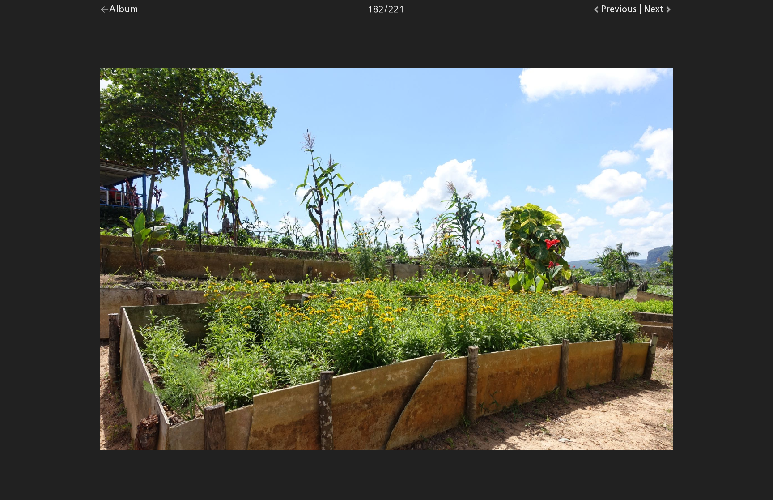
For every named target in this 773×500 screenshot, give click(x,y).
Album (123, 11)
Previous (619, 11)
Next (658, 11)
